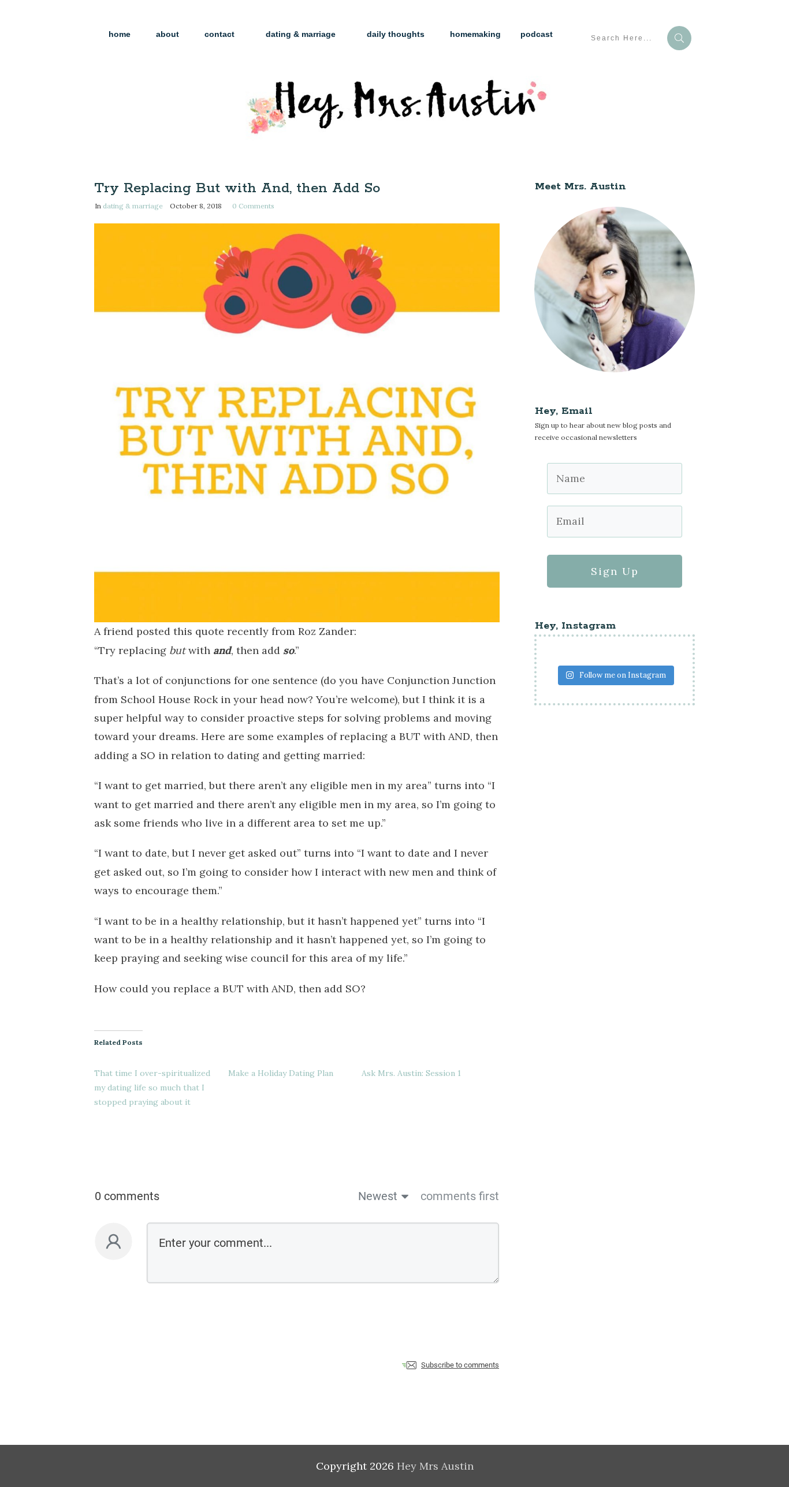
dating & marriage (133, 205)
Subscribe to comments (460, 1365)
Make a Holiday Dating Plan (280, 1073)
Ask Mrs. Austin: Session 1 (411, 1073)
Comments (253, 205)
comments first (459, 1196)
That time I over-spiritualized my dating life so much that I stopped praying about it (152, 1087)
